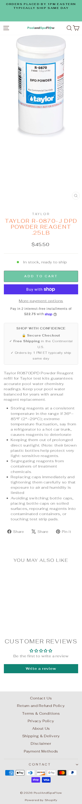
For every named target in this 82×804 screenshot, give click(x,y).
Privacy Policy (41, 721)
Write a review (41, 668)
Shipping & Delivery (41, 736)
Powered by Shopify (41, 800)
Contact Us (41, 698)
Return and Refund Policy (41, 706)
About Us (41, 728)
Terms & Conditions (41, 713)
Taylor (41, 214)
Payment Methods (41, 751)
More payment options (41, 300)
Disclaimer (41, 743)
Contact (40, 764)
